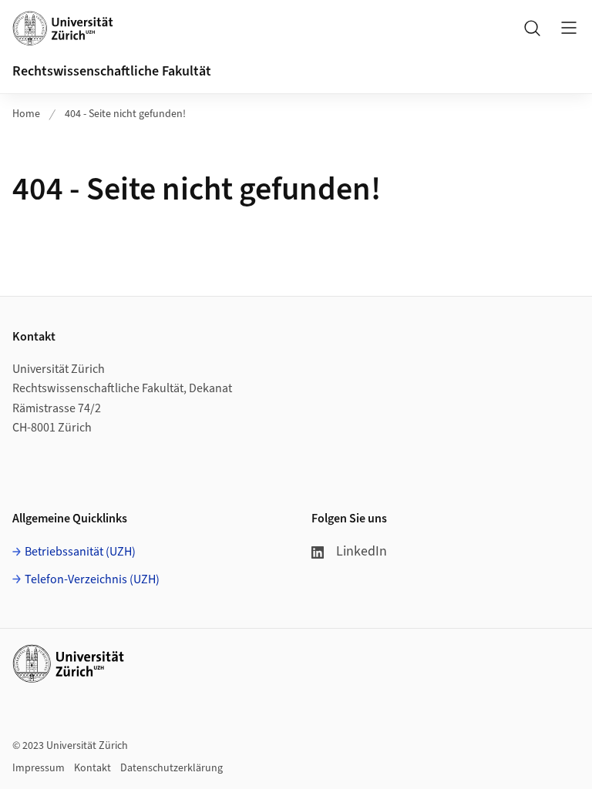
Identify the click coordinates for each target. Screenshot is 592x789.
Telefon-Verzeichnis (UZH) (92, 579)
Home (26, 114)
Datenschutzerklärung (171, 768)
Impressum (38, 768)
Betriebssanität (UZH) (80, 551)
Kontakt (92, 768)
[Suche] (531, 27)
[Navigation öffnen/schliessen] (568, 27)
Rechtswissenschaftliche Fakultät (111, 71)
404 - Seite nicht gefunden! (125, 114)
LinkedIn (361, 551)
